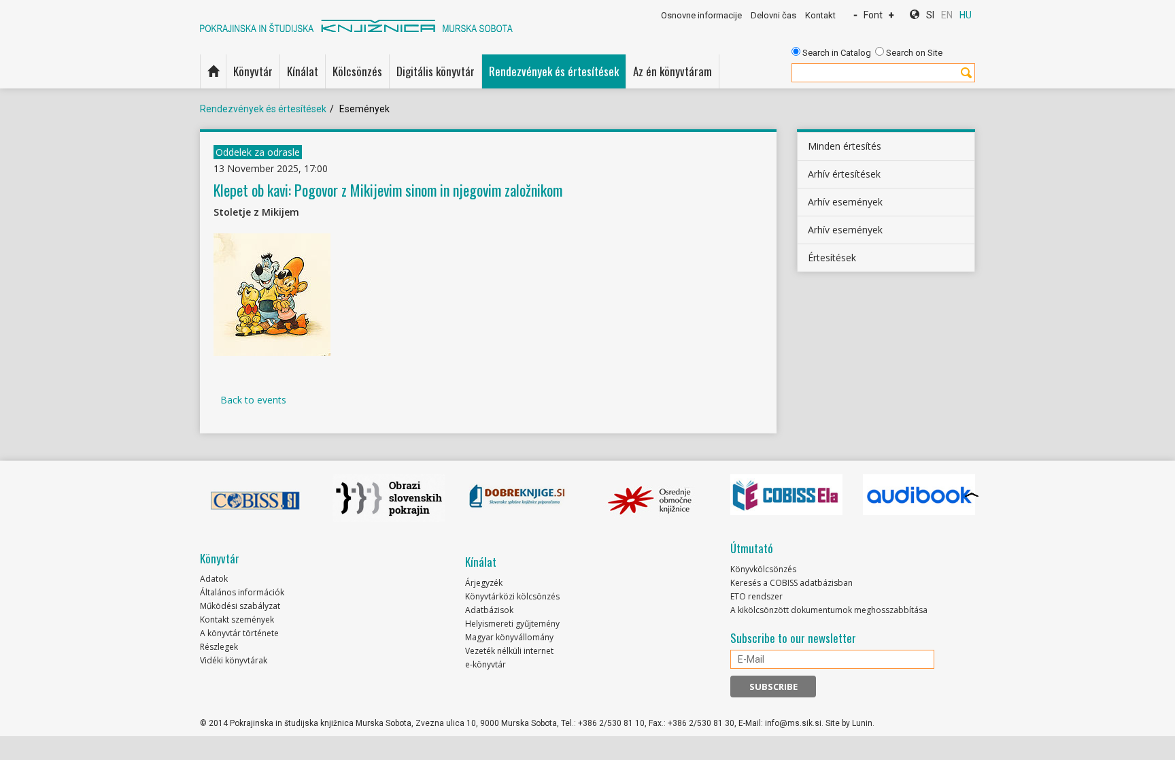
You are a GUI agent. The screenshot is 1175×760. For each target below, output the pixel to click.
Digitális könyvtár (435, 71)
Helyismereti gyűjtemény (512, 623)
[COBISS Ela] (786, 494)
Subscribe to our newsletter (793, 638)
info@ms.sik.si (793, 723)
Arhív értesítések (844, 173)
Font (873, 15)
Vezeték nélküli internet (509, 651)
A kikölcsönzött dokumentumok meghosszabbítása (828, 610)
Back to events (253, 399)
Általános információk (242, 592)
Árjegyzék (484, 583)
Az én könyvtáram (672, 71)
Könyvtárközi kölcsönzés (512, 596)
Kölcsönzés (357, 71)
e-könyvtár (485, 664)
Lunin (862, 723)
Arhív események (845, 201)
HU (965, 15)
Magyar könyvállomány (509, 637)
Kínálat (302, 71)
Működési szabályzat (240, 606)
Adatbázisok (489, 610)
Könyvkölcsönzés (763, 569)
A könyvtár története (239, 633)
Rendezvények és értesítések (554, 71)
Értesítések (832, 257)
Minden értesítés (844, 145)
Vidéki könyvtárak (233, 660)
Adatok (214, 578)
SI (930, 15)
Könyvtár (253, 71)
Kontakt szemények (237, 619)
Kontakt (820, 15)
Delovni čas (773, 15)
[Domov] (213, 71)
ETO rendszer (756, 596)
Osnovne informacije (701, 15)
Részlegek (219, 646)
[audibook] (919, 494)
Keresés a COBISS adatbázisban (791, 583)
